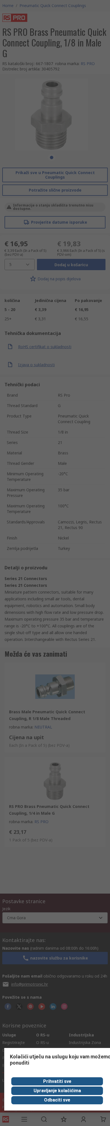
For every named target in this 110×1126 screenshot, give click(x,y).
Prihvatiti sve (57, 1081)
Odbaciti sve (57, 1100)
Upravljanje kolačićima (57, 1090)
